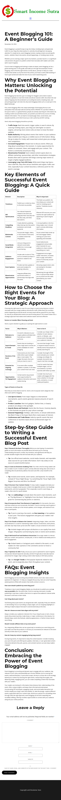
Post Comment (9, 773)
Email (30, 752)
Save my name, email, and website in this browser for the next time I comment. (30, 768)
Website (30, 759)
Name (30, 746)
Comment (30, 720)
